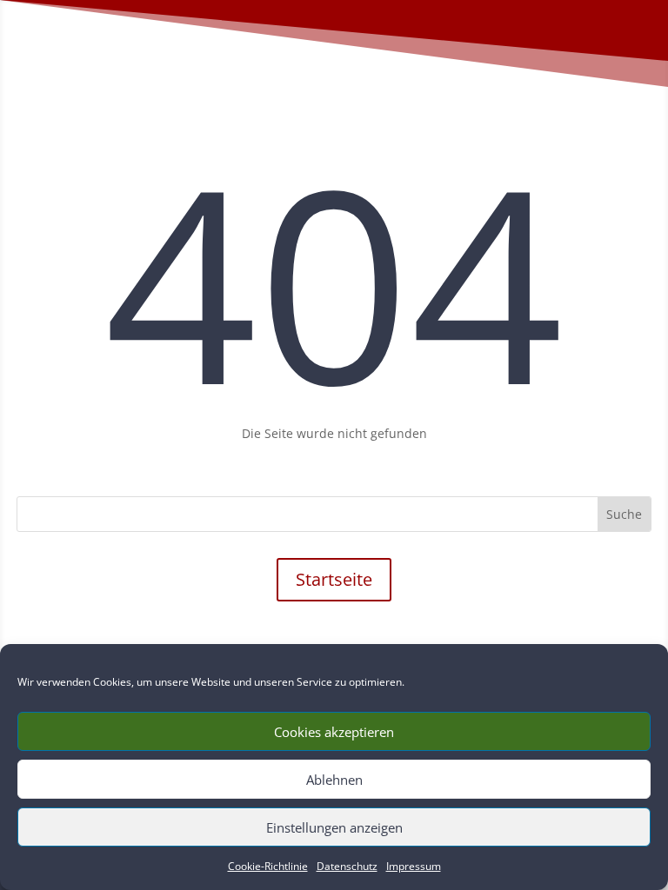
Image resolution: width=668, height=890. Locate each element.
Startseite (334, 579)
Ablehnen (334, 779)
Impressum (413, 866)
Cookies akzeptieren (334, 732)
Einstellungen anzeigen (334, 827)
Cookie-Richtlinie (268, 866)
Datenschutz (347, 866)
